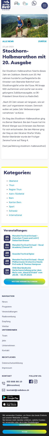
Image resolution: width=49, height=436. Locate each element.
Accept (24, 432)
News (5, 301)
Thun (11, 185)
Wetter (5, 326)
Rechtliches (9, 357)
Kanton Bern (15, 202)
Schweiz (13, 211)
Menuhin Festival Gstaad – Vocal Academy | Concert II (28, 246)
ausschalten (24, 425)
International (15, 215)
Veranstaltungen (9, 311)
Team (4, 335)
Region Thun (15, 189)
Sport (11, 206)
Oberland (13, 181)
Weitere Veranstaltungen (24, 282)
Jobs (4, 340)
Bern (11, 198)
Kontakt (5, 350)
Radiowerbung (9, 316)
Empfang (6, 321)
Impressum (7, 368)
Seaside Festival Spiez (23, 254)
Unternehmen (9, 330)
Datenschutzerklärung (12, 363)
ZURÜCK (42, 41)
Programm (7, 306)
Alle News (8, 41)
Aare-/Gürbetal (16, 194)
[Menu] (44, 5)
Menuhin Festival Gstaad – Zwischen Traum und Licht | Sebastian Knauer (25, 238)
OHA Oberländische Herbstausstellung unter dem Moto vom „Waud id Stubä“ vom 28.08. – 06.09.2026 (27, 271)
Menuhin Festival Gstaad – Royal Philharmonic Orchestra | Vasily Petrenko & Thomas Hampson (28, 261)
